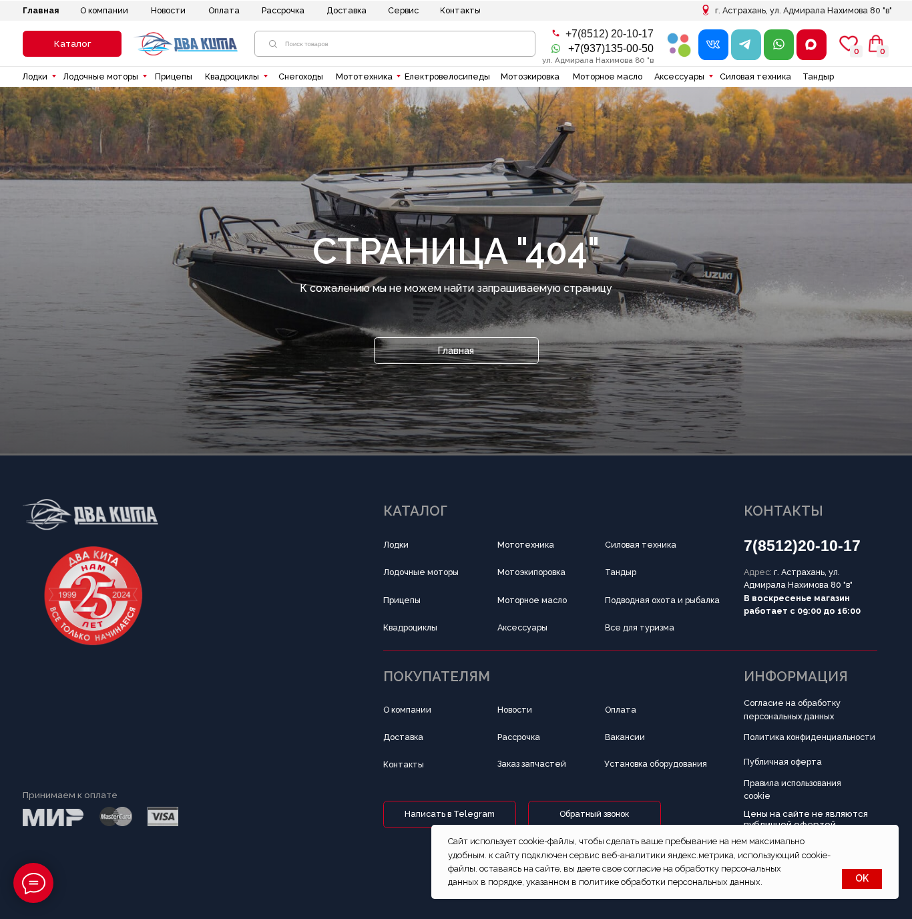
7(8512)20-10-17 (802, 545)
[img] (679, 44)
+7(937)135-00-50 (611, 48)
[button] (72, 44)
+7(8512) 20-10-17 (609, 33)
